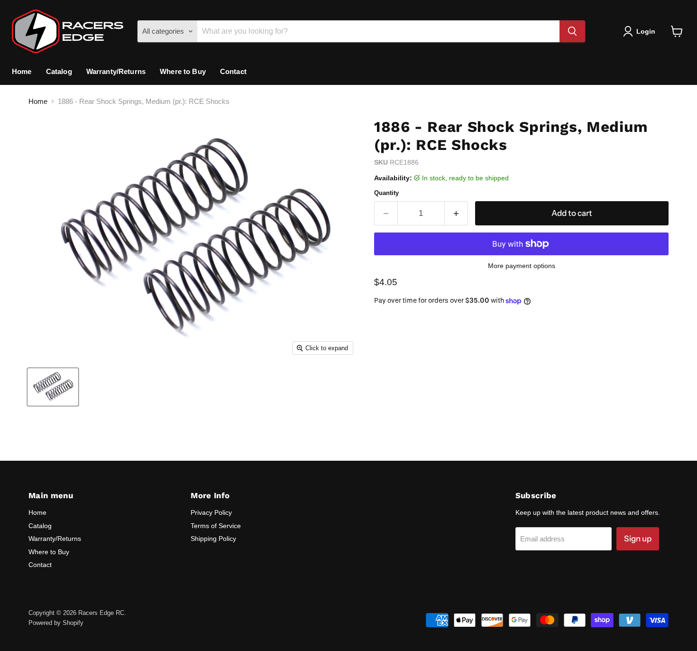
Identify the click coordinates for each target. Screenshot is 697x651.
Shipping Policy (213, 538)
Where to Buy (183, 71)
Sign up (637, 538)
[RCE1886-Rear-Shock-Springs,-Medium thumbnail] (53, 387)
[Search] (572, 31)
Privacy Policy (211, 512)
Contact (233, 71)
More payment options (521, 266)
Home (22, 71)
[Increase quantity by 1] (456, 213)
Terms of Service (216, 526)
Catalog (59, 71)
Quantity (386, 192)
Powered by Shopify (55, 622)
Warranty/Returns (116, 71)
